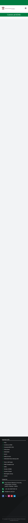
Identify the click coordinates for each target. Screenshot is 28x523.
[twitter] (6, 496)
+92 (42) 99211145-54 (11, 489)
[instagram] (9, 496)
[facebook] (3, 496)
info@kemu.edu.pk (10, 491)
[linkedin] (14, 496)
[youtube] (12, 496)
